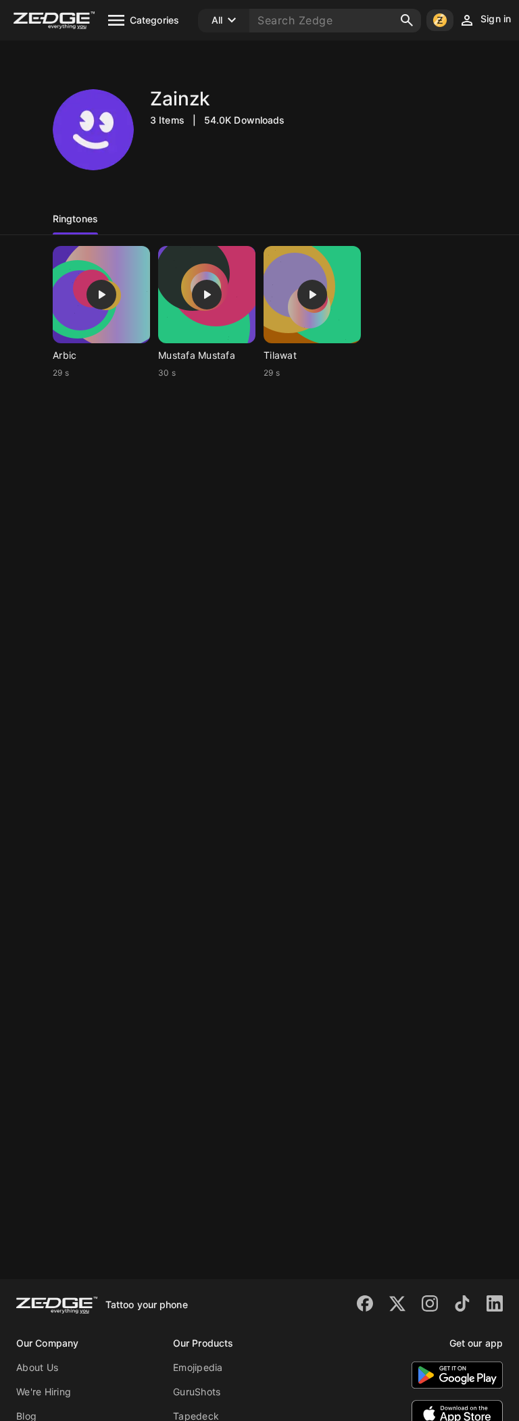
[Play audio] (101, 294)
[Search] (407, 20)
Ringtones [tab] (75, 218)
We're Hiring (43, 1391)
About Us (37, 1367)
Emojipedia (198, 1367)
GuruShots (196, 1391)
